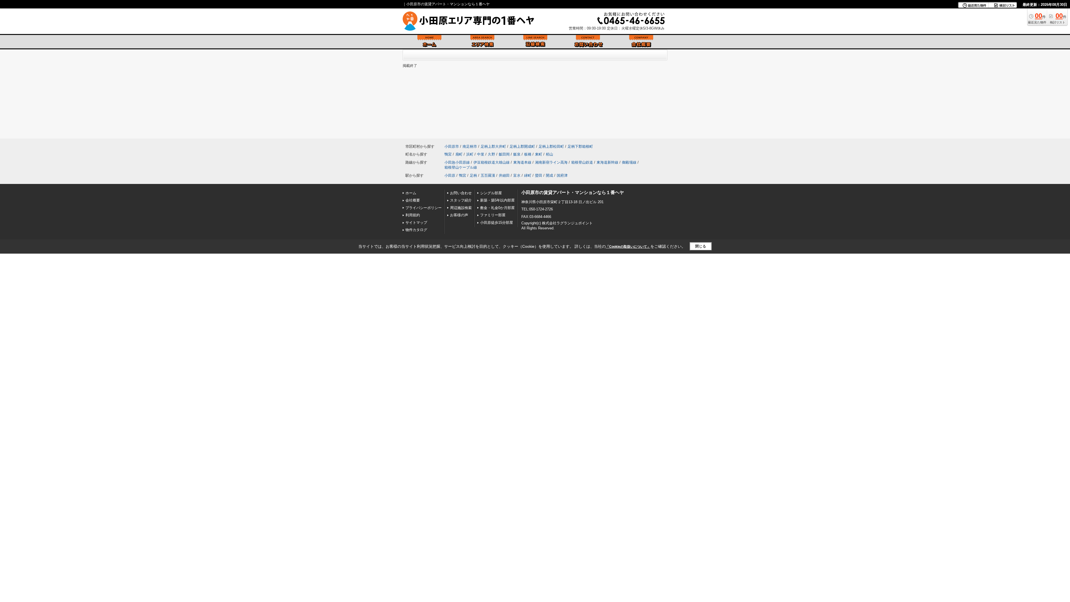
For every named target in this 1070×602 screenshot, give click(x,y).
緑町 (527, 175)
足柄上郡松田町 (551, 146)
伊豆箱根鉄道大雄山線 (491, 162)
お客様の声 (459, 215)
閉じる (700, 246)
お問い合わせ (461, 193)
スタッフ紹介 (461, 200)
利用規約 (412, 215)
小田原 (449, 175)
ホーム (410, 193)
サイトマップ (416, 222)
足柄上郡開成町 (522, 146)
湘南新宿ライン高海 (551, 162)
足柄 (473, 175)
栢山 (549, 154)
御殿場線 (629, 162)
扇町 (459, 154)
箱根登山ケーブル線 (460, 167)
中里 (480, 154)
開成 (549, 175)
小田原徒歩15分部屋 (496, 222)
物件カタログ (416, 230)
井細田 (504, 175)
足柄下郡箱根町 (580, 146)
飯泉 (517, 154)
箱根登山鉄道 (582, 162)
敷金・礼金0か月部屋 (497, 208)
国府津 (562, 175)
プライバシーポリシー (423, 208)
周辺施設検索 (461, 208)
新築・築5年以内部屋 (497, 200)
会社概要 (412, 200)
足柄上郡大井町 (493, 146)
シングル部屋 (491, 193)
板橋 (527, 154)
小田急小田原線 (457, 162)
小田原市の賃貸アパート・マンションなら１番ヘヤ (572, 192)
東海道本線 (522, 162)
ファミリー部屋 (492, 215)
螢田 (538, 175)
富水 (517, 175)
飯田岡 (504, 154)
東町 (538, 154)
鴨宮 (448, 154)
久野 (491, 154)
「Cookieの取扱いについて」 (628, 247)
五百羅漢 (488, 175)
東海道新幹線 (607, 162)
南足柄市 (470, 146)
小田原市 (451, 146)
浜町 (469, 154)
